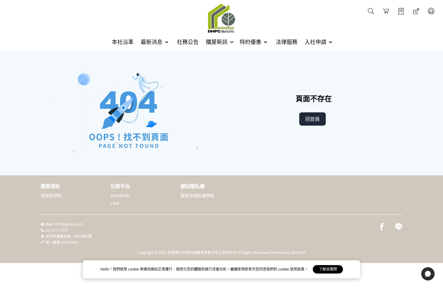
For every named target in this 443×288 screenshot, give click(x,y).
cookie (134, 269)
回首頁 (312, 119)
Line (115, 203)
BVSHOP (298, 252)
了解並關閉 (328, 269)
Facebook (120, 195)
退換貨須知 (51, 195)
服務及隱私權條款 (197, 195)
